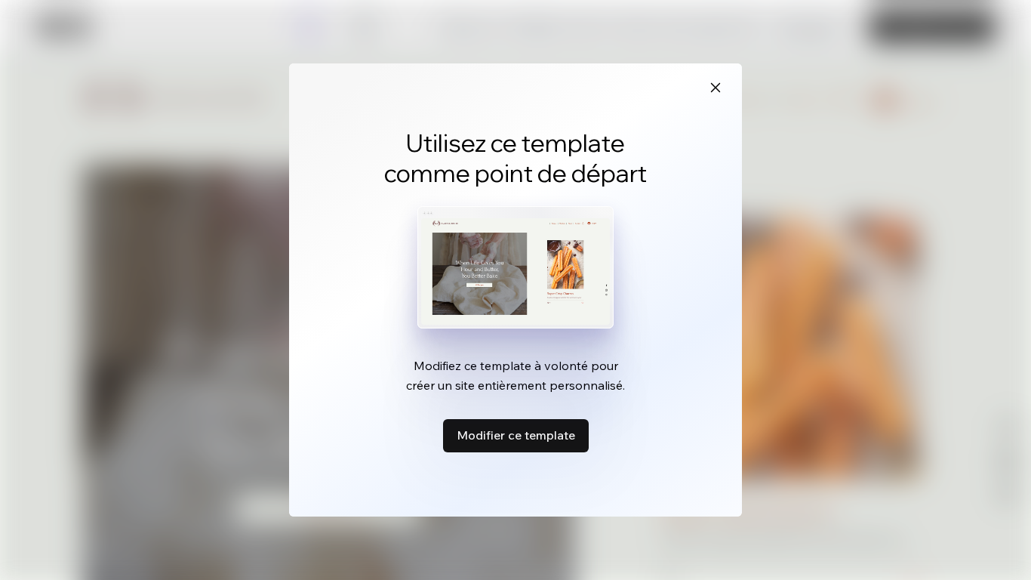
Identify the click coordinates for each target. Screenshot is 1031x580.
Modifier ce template (516, 435)
